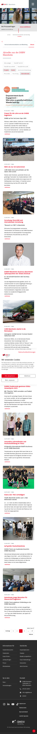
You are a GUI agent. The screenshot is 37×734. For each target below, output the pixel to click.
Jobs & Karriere (24, 666)
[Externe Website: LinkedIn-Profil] (8, 704)
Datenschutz (22, 707)
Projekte (6, 70)
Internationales (25, 73)
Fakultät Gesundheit (9, 66)
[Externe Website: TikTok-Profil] (17, 704)
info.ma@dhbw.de (27, 692)
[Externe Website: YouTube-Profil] (13, 704)
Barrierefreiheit (23, 712)
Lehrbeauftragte (7, 659)
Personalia (7, 73)
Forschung (15, 73)
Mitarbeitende (6, 666)
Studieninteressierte (8, 650)
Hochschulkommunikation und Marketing (16, 44)
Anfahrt (24, 696)
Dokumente (23, 663)
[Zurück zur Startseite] (18, 722)
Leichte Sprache (23, 716)
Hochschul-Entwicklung (24, 70)
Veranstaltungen (7, 685)
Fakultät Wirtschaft (23, 66)
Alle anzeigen (7, 63)
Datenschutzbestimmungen (26, 352)
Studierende (6, 653)
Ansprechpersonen (24, 650)
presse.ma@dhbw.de (25, 26)
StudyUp (22, 653)
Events (13, 70)
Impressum (22, 703)
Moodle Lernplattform (25, 656)
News (4, 682)
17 (32, 631)
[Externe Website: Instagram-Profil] (4, 704)
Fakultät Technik (18, 63)
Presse (4, 663)
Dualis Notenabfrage (25, 659)
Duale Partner (6, 656)
